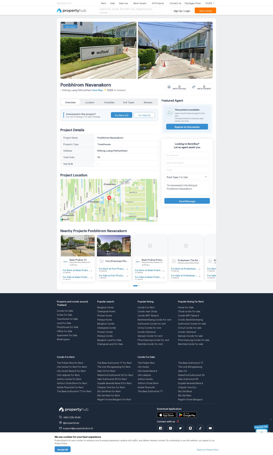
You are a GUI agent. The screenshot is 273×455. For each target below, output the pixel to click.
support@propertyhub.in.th (78, 428)
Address (67, 150)
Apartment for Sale (67, 335)
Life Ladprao (144, 375)
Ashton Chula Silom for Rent (72, 383)
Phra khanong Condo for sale (193, 339)
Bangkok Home (105, 307)
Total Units (69, 157)
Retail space (63, 339)
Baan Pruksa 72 (78, 259)
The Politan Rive (146, 362)
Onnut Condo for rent (149, 327)
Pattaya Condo (105, 335)
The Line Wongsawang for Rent (114, 366)
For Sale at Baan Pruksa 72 (76, 277)
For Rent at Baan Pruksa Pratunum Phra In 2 (148, 270)
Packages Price (193, 3)
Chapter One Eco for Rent (111, 387)
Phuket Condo (105, 331)
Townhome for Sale (67, 318)
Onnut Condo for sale (189, 327)
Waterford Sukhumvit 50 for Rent (115, 375)
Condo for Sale (65, 310)
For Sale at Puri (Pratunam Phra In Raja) (112, 275)
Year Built (68, 163)
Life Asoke (143, 366)
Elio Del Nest (184, 395)
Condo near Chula (147, 311)
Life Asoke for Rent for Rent (72, 366)
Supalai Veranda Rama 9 (190, 383)
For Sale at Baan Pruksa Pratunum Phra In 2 (148, 277)
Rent (103, 3)
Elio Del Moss (185, 391)
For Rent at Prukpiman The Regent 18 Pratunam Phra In (184, 268)
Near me (123, 3)
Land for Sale (64, 323)
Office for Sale (64, 331)
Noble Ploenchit (146, 387)
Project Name (70, 137)
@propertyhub (71, 422)
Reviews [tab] (148, 102)
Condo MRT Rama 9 (148, 315)
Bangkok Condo (105, 323)
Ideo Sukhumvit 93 (188, 378)
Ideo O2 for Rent (106, 370)
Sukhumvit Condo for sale (192, 323)
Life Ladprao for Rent (68, 375)
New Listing (205, 10)
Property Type (70, 144)
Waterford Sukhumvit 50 (191, 375)
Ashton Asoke (145, 378)
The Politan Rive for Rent (70, 362)
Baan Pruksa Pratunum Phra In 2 (153, 259)
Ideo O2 (182, 370)
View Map (97, 90)
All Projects (158, 3)
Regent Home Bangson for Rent (114, 399)
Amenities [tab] (109, 102)
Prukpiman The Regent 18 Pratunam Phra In (189, 260)
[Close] (270, 419)
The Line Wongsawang (190, 366)
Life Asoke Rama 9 (147, 370)
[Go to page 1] (135, 285)
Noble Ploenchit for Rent (70, 387)
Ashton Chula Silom (148, 383)
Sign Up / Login (182, 10)
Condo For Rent (146, 307)
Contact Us (175, 3)
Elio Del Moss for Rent (109, 391)
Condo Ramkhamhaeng (190, 319)
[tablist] (109, 102)
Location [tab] (89, 102)
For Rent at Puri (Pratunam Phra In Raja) (112, 268)
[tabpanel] (109, 164)
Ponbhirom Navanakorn (85, 84)
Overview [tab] (70, 102)
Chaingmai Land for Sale (110, 343)
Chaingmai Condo (106, 327)
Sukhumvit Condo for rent (152, 323)
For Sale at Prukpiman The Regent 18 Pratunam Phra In (184, 275)
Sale (112, 3)
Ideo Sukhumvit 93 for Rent (112, 378)
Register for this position (187, 126)
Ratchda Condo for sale (190, 343)
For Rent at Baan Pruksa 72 (76, 270)
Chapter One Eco (187, 387)
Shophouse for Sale (67, 327)
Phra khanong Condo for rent (153, 339)
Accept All (62, 449)
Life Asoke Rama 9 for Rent (71, 370)
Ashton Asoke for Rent (69, 378)
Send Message (187, 201)
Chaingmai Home (106, 311)
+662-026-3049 (71, 417)
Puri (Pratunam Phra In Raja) (117, 261)
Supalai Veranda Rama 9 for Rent (114, 383)
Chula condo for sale (189, 311)
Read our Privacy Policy (207, 449)
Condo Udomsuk (147, 331)
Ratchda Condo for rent (150, 343)
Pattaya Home (104, 319)
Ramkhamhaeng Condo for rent (154, 319)
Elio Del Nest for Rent (108, 395)
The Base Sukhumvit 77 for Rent (74, 391)
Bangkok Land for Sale (109, 339)
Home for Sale (64, 314)
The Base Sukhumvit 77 (150, 391)
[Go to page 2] (139, 285)
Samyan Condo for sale (190, 335)
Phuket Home (104, 315)
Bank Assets (139, 3)
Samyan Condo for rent (150, 335)
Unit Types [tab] (128, 102)
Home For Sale (186, 307)
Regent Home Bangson (190, 399)
